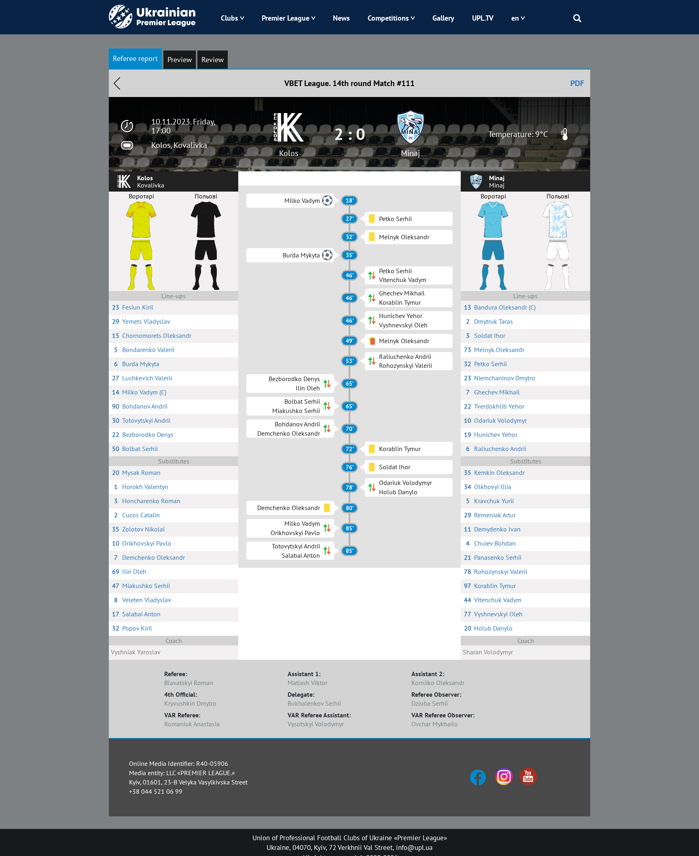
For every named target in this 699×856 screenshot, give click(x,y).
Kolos (288, 153)
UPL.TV (483, 18)
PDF (577, 83)
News (341, 18)
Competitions (388, 18)
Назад (117, 83)
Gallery (443, 18)
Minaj (410, 153)
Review (212, 59)
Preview (179, 59)
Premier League (285, 18)
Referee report (135, 58)
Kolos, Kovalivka (179, 145)
